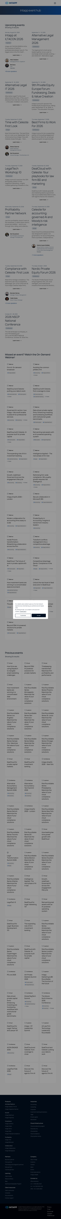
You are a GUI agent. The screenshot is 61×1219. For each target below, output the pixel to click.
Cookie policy (23, 611)
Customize (23, 615)
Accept (39, 615)
